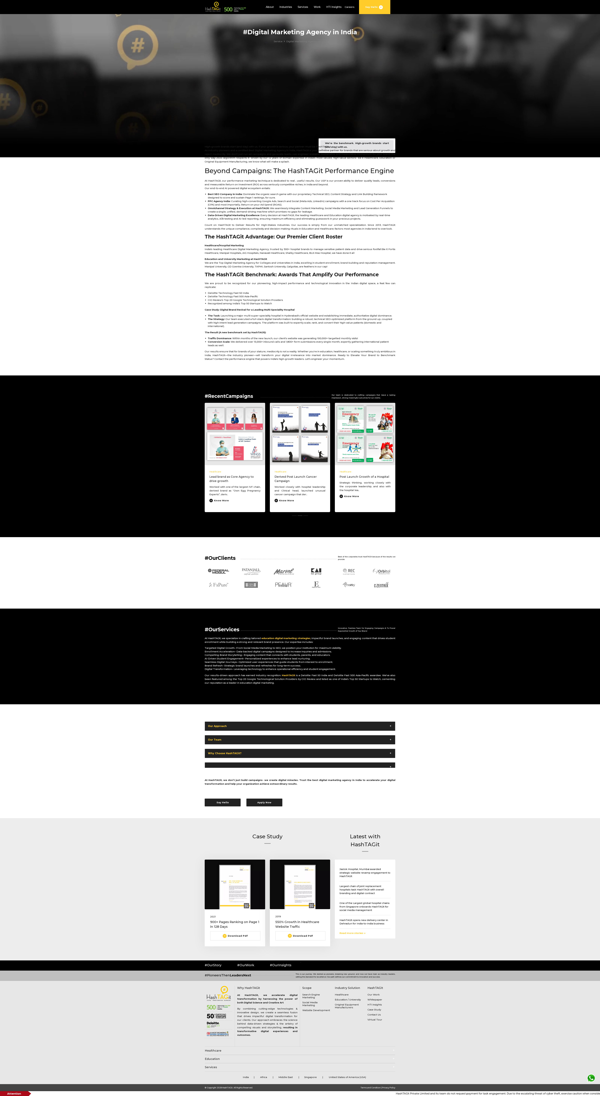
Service (278, 41)
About (270, 6)
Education (212, 1059)
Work (317, 6)
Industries (285, 6)
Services (303, 6)
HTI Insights (334, 6)
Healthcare (213, 1050)
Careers (349, 6)
